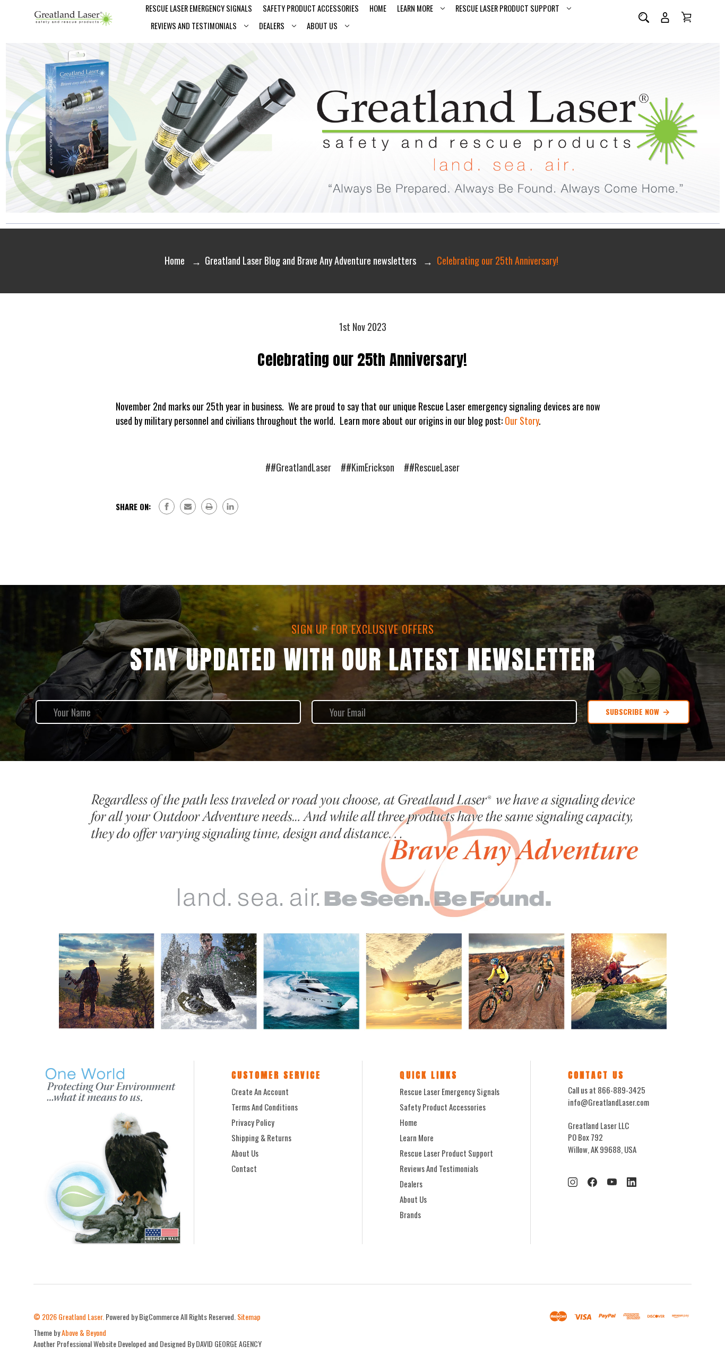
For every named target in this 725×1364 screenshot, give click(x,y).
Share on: (133, 506)
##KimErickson (367, 467)
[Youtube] (612, 1182)
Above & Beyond (84, 1332)
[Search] (643, 17)
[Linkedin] (230, 506)
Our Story (522, 420)
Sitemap (249, 1316)
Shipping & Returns (261, 1137)
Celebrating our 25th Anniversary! (362, 359)
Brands (410, 1214)
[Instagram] (572, 1182)
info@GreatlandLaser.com (608, 1102)
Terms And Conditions (264, 1107)
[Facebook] (167, 506)
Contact (244, 1168)
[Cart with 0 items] (686, 17)
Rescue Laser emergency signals (198, 8)
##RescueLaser (432, 467)
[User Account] (665, 17)
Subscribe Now (633, 711)
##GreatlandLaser (298, 467)
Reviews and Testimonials (194, 25)
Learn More (415, 8)
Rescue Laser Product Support (507, 8)
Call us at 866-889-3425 (606, 1090)
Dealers (271, 25)
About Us (322, 25)
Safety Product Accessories (311, 8)
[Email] (188, 506)
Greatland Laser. (81, 1316)
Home (377, 8)
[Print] (209, 506)
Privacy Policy (252, 1122)
